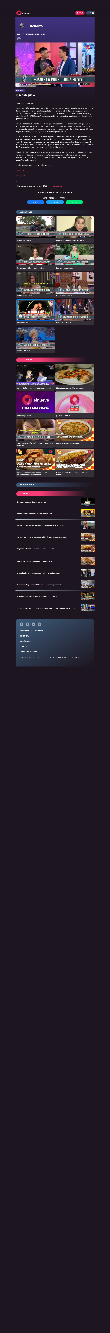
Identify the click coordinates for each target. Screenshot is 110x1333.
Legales (23, 646)
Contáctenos (25, 641)
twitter (55, 202)
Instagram (20, 175)
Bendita (19, 91)
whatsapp (74, 202)
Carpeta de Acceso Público (31, 631)
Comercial (24, 636)
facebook (35, 202)
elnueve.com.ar (57, 186)
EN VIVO (80, 13)
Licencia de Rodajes (28, 651)
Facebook (20, 170)
